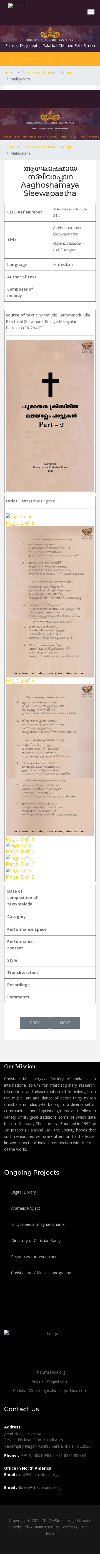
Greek (53, 136)
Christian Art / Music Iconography (40, 1272)
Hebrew (63, 136)
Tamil (82, 136)
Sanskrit (43, 136)
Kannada (94, 136)
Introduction (25, 59)
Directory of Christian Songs (36, 1240)
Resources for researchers (34, 1256)
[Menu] (91, 12)
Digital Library (23, 1192)
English (67, 59)
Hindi (17, 136)
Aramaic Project (25, 1208)
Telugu (73, 136)
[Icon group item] (9, 1500)
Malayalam (29, 136)
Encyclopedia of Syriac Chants (37, 1224)
